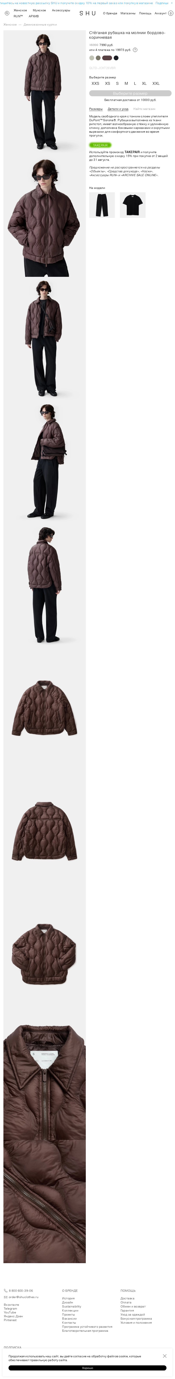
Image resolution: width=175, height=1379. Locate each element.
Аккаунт (160, 13)
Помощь (145, 13)
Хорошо (87, 1368)
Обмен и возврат (133, 1306)
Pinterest (10, 1320)
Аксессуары (61, 10)
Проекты (68, 1314)
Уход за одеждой (133, 1314)
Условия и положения (136, 1322)
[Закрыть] (164, 1356)
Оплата (126, 1302)
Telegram (10, 1308)
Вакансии (69, 1318)
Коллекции (70, 1310)
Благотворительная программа (85, 1331)
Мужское (39, 10)
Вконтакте (11, 1305)
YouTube (10, 1312)
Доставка (127, 1298)
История (68, 1298)
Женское (20, 10)
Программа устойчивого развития (87, 1327)
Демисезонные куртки (40, 24)
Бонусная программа (136, 1318)
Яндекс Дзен (13, 1316)
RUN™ (18, 16)
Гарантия (127, 1310)
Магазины (128, 13)
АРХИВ (34, 16)
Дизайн (67, 1302)
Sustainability (71, 1306)
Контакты (69, 1322)
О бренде (110, 13)
